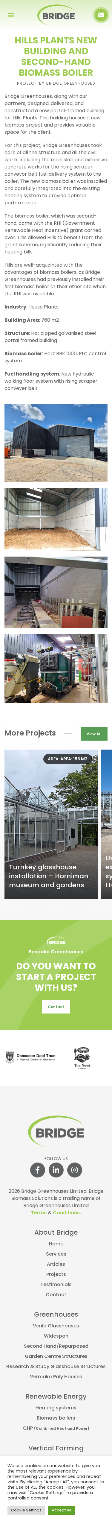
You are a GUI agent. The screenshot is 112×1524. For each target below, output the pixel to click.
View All (94, 734)
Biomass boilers (56, 1418)
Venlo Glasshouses (56, 1326)
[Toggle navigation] (10, 14)
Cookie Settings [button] (26, 1510)
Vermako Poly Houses (56, 1377)
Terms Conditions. (56, 1213)
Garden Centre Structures (56, 1356)
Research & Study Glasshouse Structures (56, 1367)
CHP (56, 1428)
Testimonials (56, 1285)
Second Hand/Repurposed (56, 1346)
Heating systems (56, 1408)
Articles (56, 1264)
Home (56, 1244)
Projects (56, 1274)
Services (56, 1254)
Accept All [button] (61, 1510)
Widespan (56, 1336)
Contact (56, 1007)
